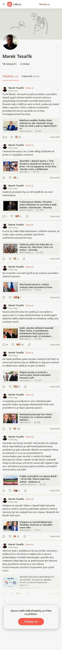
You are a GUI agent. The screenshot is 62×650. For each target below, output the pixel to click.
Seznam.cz (44, 4)
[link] (31, 112)
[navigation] (3, 4)
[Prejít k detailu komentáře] (3, 137)
